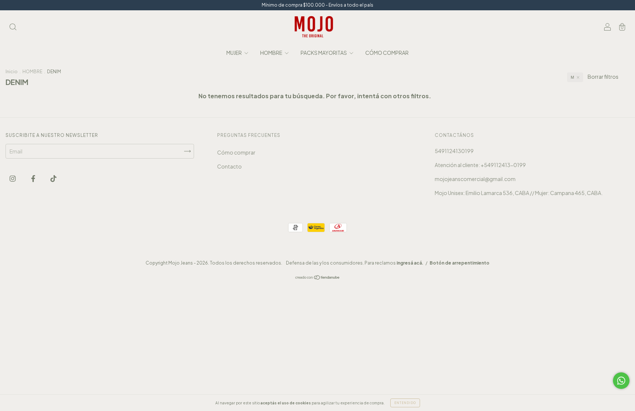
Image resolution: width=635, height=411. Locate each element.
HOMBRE (271, 52)
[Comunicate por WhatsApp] (621, 380)
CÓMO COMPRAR (387, 52)
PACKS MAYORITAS (324, 52)
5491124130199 (454, 151)
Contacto (229, 166)
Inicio (12, 71)
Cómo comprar (236, 152)
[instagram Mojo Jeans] (13, 178)
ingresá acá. (410, 263)
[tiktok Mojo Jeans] (53, 178)
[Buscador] (13, 27)
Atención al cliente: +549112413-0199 (480, 165)
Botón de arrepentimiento (459, 263)
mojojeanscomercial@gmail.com (475, 179)
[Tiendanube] (318, 277)
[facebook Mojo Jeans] (33, 178)
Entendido (405, 403)
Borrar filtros (603, 76)
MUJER (234, 52)
